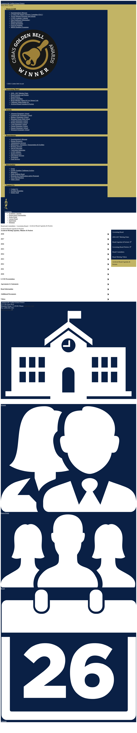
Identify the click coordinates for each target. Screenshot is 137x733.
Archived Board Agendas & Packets (22, 104)
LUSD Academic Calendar (19, 18)
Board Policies (15, 97)
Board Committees (17, 99)
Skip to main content (7, 2)
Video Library (15, 179)
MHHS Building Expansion (20, 27)
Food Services (15, 159)
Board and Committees (8, 226)
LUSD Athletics (16, 152)
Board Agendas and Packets (20, 95)
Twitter (6, 205)
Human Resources (16, 141)
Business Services (16, 146)
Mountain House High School (20, 119)
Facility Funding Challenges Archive (22, 170)
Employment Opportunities (17, 215)
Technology (14, 157)
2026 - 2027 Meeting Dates (19, 93)
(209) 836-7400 (29, 306)
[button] (55, 300)
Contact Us (14, 189)
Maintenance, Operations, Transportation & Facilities (27, 145)
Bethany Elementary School (20, 117)
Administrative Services (18, 143)
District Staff (15, 192)
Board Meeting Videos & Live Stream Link (24, 100)
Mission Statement (16, 22)
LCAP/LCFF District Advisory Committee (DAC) (27, 14)
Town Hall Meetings (17, 178)
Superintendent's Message (19, 13)
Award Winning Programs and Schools (23, 16)
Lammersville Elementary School (21, 115)
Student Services (16, 154)
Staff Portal (12, 221)
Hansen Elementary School (19, 128)
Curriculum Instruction (18, 150)
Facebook (6, 200)
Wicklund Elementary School (20, 130)
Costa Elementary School (19, 124)
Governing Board (22, 226)
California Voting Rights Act (20, 102)
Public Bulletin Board (18, 174)
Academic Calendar (15, 213)
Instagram (6, 202)
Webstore (12, 222)
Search (6, 208)
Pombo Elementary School (19, 122)
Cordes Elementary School (19, 121)
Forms (13, 169)
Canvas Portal (13, 219)
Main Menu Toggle (7, 5)
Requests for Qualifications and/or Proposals (25, 176)
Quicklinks (8, 212)
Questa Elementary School (19, 126)
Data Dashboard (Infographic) (20, 20)
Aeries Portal (13, 217)
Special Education (16, 148)
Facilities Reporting (17, 191)
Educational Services (17, 155)
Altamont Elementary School (20, 113)
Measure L (14, 172)
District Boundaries (17, 23)
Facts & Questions (16, 25)
